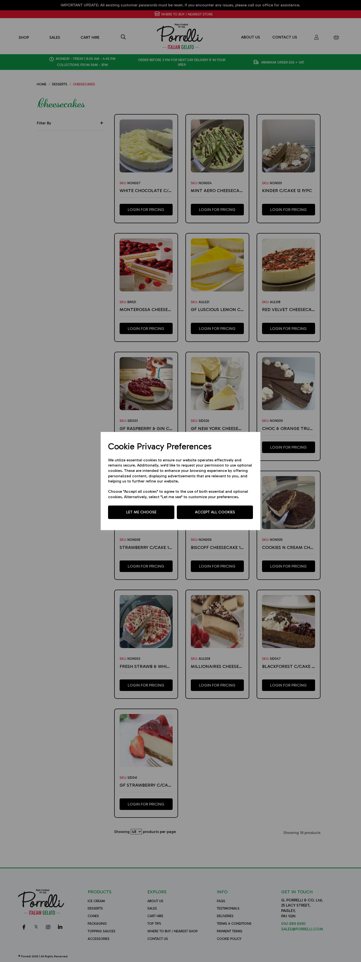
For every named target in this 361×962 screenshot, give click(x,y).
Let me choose (141, 512)
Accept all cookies (215, 512)
